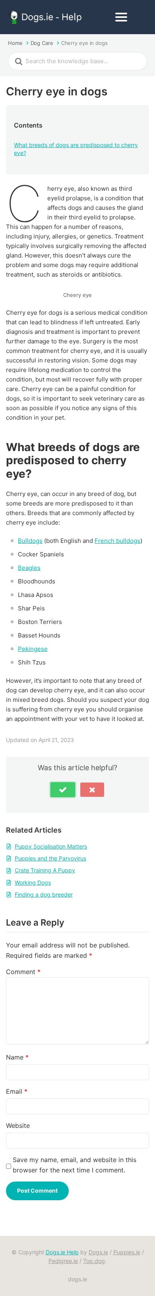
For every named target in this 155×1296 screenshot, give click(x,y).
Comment (23, 972)
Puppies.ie (126, 1252)
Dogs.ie (98, 1252)
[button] (63, 790)
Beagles (29, 567)
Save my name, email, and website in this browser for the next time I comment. (74, 1165)
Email (16, 1091)
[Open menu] (121, 17)
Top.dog (94, 1260)
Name (17, 1057)
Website (18, 1125)
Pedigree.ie (63, 1260)
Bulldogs (30, 540)
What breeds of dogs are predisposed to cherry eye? (76, 148)
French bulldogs (117, 540)
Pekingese (33, 649)
